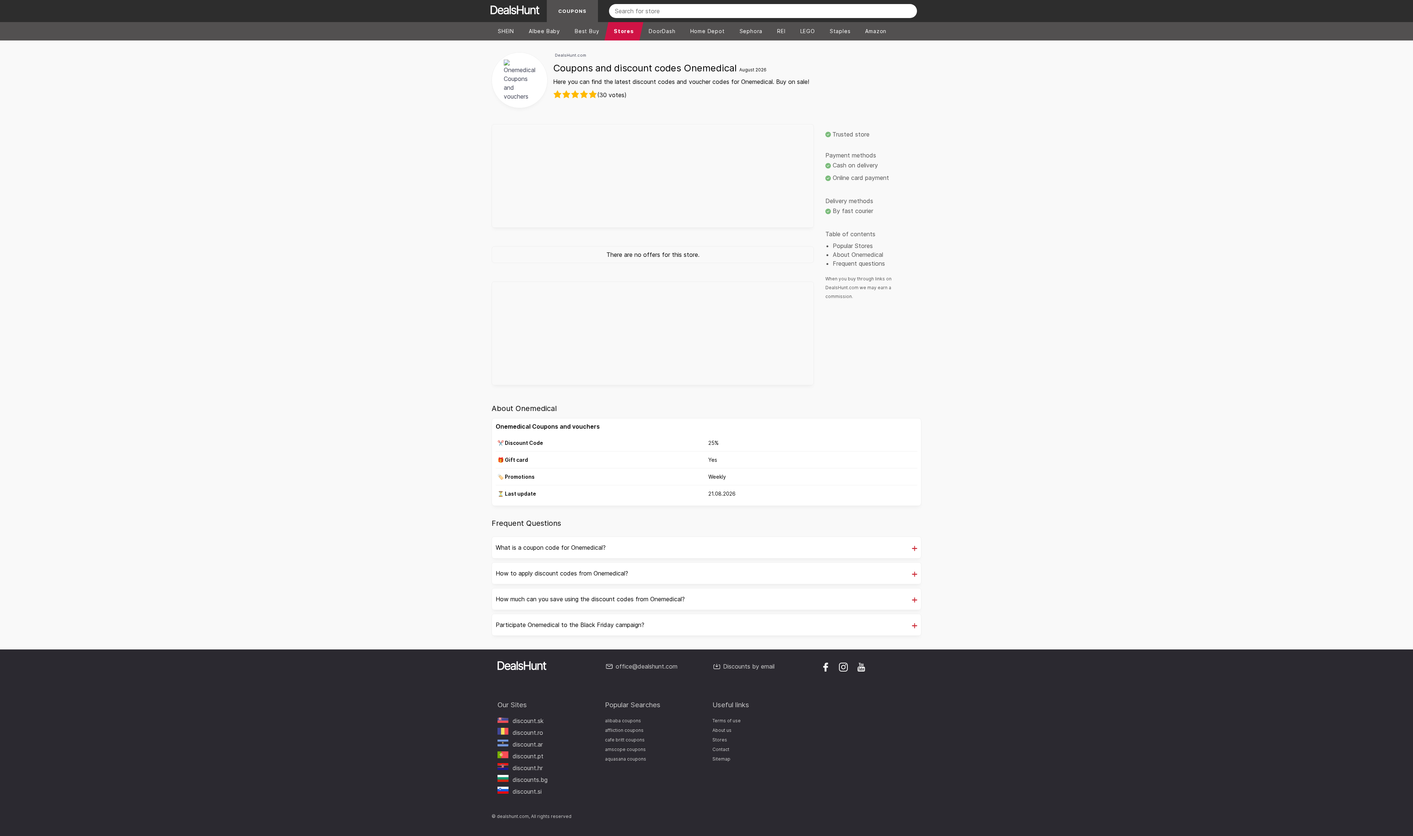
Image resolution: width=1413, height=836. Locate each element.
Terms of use (726, 720)
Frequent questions (859, 263)
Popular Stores (853, 245)
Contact (720, 749)
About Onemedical (858, 254)
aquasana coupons (625, 759)
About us (722, 730)
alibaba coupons (623, 720)
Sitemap (721, 759)
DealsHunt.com (570, 55)
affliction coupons (624, 730)
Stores (719, 740)
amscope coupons (625, 749)
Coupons (572, 11)
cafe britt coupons (625, 740)
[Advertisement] (653, 175)
